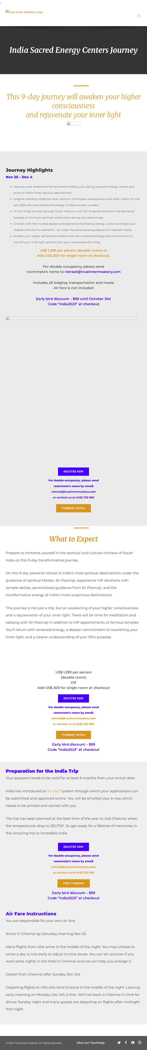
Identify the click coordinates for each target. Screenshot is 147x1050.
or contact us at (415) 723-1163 (73, 497)
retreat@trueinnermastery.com (93, 272)
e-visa (54, 791)
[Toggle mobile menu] (139, 16)
